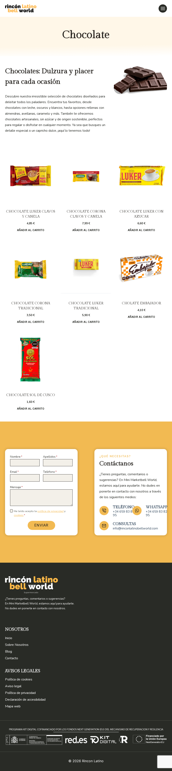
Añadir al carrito (30, 230)
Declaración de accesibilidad (25, 699)
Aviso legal (13, 686)
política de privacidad (50, 511)
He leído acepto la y (39, 513)
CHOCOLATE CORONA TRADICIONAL (30, 305)
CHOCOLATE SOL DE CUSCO (30, 395)
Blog (8, 651)
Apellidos (50, 457)
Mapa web (13, 706)
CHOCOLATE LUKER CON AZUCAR (141, 214)
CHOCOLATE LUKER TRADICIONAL (86, 305)
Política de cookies (18, 679)
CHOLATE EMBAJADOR (141, 303)
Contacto (11, 658)
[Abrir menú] (163, 8)
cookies (18, 515)
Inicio (8, 638)
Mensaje (16, 487)
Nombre (16, 457)
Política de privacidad (20, 693)
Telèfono (50, 472)
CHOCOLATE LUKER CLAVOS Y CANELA (30, 214)
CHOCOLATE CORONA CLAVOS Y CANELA (86, 214)
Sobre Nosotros (17, 644)
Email (14, 472)
